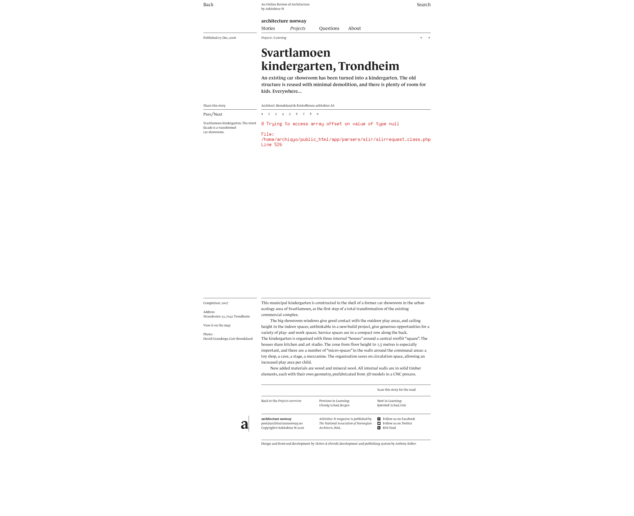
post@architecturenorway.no (282, 423)
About (354, 28)
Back (208, 4)
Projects (298, 28)
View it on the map (216, 325)
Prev (207, 114)
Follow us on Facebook (398, 419)
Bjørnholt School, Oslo (391, 405)
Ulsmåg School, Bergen (334, 405)
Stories (268, 28)
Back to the (281, 401)
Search (424, 4)
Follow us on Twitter (397, 423)
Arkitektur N (274, 9)
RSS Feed (389, 428)
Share (214, 105)
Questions (329, 28)
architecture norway (283, 21)
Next (218, 114)
